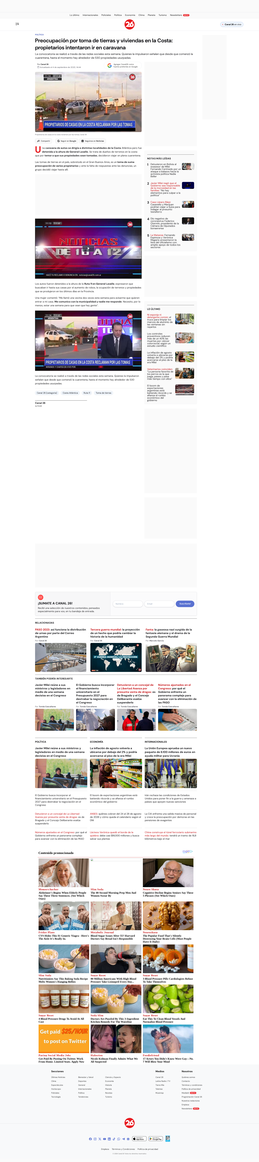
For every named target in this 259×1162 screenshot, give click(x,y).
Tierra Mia (160, 1085)
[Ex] (99, 1139)
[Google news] (128, 1139)
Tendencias (83, 1097)
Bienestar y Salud (85, 1077)
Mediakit (188, 1093)
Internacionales (156, 741)
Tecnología (56, 1097)
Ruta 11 (87, 392)
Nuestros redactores (191, 1101)
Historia (108, 1085)
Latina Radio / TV (163, 1081)
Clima (53, 1081)
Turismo (108, 1097)
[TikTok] (114, 1139)
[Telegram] (123, 1139)
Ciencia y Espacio (113, 1077)
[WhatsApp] (118, 1139)
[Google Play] (156, 1139)
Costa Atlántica (70, 392)
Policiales (55, 1093)
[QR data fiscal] (168, 1141)
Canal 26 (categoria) (47, 392)
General (81, 1085)
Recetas (108, 1093)
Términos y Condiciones (123, 1149)
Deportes (82, 1081)
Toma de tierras (103, 392)
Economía (96, 741)
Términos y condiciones (192, 1085)
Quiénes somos (188, 1077)
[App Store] (139, 1139)
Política (39, 34)
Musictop (160, 1093)
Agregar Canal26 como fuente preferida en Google (126, 65)
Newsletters (190, 1108)
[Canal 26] (129, 1123)
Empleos (185, 1104)
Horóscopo (56, 1089)
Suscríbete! (185, 603)
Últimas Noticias (58, 1077)
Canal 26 (45, 64)
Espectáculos (57, 1085)
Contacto (186, 1081)
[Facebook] (90, 1139)
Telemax (159, 1089)
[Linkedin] (109, 1139)
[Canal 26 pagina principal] (130, 28)
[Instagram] (95, 1139)
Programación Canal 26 (192, 1097)
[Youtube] (104, 1139)
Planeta (108, 1089)
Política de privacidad (191, 1089)
